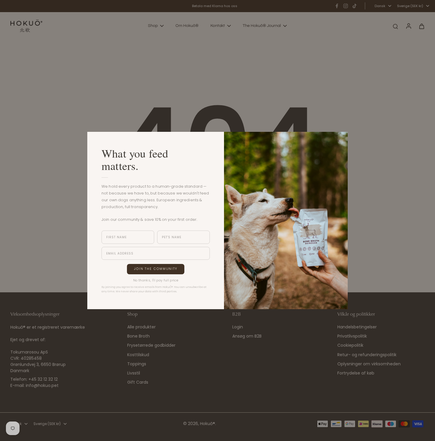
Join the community (155, 269)
